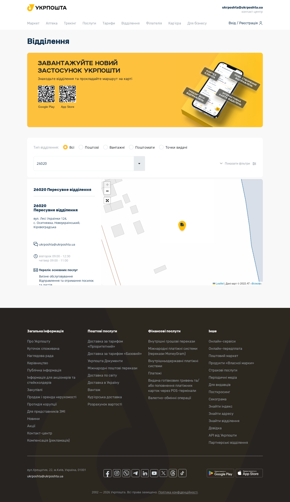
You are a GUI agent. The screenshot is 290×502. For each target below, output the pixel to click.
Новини (33, 419)
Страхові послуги (223, 370)
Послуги (89, 23)
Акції (31, 426)
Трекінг (70, 23)
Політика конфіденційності (178, 492)
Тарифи (109, 23)
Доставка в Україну (103, 383)
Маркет (33, 23)
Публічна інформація (44, 370)
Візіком (256, 283)
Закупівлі (34, 390)
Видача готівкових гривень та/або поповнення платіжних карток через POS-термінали (173, 385)
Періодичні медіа (223, 377)
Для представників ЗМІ (46, 412)
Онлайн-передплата (225, 349)
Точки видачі (176, 147)
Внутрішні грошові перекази (171, 341)
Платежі (155, 373)
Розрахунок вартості (105, 404)
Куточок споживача (43, 349)
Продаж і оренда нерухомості (51, 397)
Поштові (92, 147)
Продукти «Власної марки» (231, 363)
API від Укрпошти (223, 435)
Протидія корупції (42, 404)
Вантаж (94, 390)
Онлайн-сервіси (222, 341)
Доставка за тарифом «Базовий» (115, 354)
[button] (182, 226)
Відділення (130, 23)
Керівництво (37, 363)
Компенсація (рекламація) (48, 440)
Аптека (52, 23)
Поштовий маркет (223, 356)
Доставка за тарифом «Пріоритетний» (105, 343)
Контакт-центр (39, 433)
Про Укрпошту (38, 341)
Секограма (218, 399)
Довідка (215, 428)
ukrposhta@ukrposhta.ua (57, 244)
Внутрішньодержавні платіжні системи (173, 363)
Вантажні (117, 147)
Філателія (154, 23)
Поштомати (145, 147)
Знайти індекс (220, 406)
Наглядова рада (40, 356)
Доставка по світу (102, 375)
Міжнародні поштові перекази (112, 368)
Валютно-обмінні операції (169, 398)
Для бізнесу (197, 23)
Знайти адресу (221, 414)
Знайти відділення (224, 421)
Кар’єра (174, 23)
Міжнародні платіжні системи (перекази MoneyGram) (172, 351)
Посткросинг (219, 392)
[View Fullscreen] (107, 200)
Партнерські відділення (228, 443)
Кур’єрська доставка (105, 397)
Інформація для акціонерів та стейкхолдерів (51, 380)
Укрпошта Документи (105, 361)
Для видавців (220, 385)
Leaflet (219, 283)
